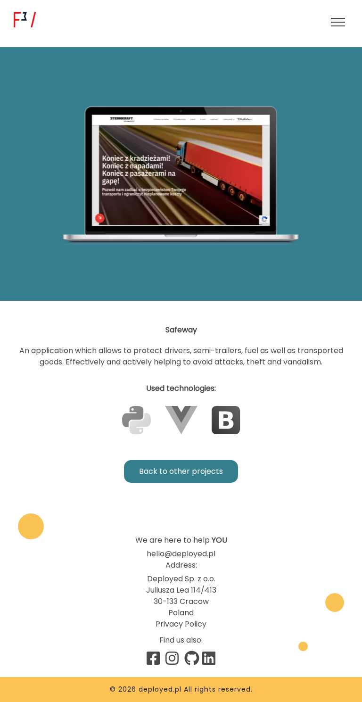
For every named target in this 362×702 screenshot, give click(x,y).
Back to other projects (181, 471)
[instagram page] (172, 658)
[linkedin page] (208, 658)
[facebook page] (153, 658)
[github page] (190, 658)
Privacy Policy (181, 624)
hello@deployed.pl (181, 553)
